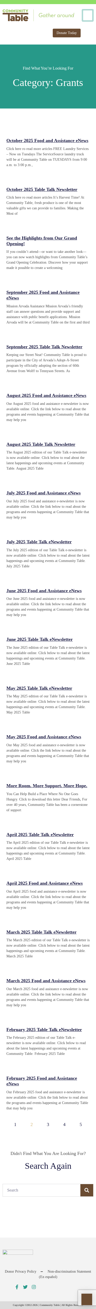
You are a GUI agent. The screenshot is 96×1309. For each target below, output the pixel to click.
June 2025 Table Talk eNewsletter (39, 639)
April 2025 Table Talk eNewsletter (40, 834)
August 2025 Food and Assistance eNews (46, 395)
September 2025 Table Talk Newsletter (44, 346)
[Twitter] (25, 1287)
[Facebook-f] (17, 1287)
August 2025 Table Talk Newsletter (40, 444)
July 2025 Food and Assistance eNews (43, 492)
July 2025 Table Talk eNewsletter (39, 541)
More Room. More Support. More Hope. (46, 785)
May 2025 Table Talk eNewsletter (39, 688)
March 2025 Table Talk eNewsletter (41, 932)
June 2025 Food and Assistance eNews (44, 590)
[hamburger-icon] (87, 15)
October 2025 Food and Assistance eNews (47, 140)
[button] (87, 33)
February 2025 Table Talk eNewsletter (44, 1029)
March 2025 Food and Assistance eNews (46, 980)
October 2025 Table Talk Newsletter (41, 189)
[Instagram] (33, 1287)
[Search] (86, 1190)
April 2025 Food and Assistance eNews (44, 883)
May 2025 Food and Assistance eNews (43, 736)
